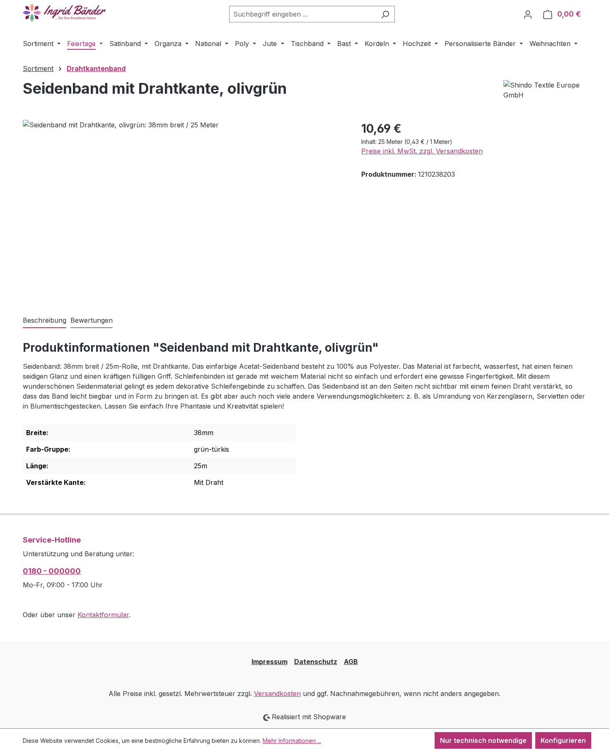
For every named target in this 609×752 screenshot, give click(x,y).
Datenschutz (315, 661)
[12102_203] (183, 209)
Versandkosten (277, 693)
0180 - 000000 (52, 571)
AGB (351, 661)
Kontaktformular (103, 615)
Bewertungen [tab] (91, 320)
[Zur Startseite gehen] (64, 12)
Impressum (269, 661)
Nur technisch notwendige (483, 740)
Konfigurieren (563, 740)
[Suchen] (385, 14)
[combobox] (302, 14)
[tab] (44, 320)
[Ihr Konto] (528, 14)
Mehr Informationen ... (292, 740)
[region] (184, 209)
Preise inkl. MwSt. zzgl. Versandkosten (422, 151)
